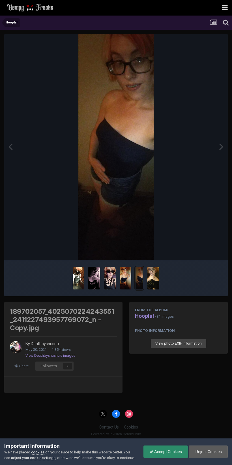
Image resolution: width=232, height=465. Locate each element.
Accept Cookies (167, 451)
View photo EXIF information (178, 343)
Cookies (131, 427)
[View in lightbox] (116, 147)
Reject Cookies (208, 451)
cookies (37, 452)
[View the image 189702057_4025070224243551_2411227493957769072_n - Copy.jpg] (139, 278)
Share (23, 366)
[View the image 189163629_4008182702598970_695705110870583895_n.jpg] (94, 278)
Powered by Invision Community (116, 434)
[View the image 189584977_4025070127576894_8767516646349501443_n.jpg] (125, 278)
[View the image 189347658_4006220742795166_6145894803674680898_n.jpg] (110, 278)
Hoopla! (144, 316)
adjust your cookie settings (33, 458)
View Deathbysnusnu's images (50, 355)
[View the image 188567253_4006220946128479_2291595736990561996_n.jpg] (78, 278)
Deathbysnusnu (45, 343)
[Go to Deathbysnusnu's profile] (16, 347)
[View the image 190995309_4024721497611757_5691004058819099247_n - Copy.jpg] (153, 278)
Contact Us (109, 427)
